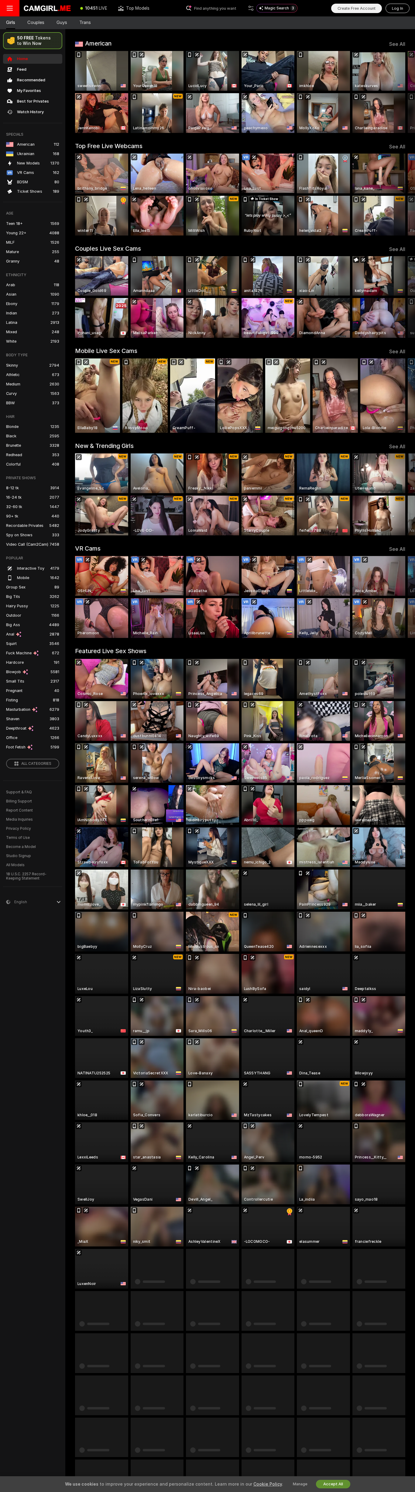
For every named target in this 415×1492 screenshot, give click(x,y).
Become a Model (21, 847)
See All (397, 44)
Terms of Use (18, 838)
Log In (397, 8)
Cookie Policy (267, 1484)
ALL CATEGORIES (36, 763)
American (98, 43)
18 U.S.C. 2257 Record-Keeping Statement (26, 876)
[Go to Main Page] (47, 8)
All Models (15, 865)
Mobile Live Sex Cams (106, 350)
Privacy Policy (18, 828)
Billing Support (19, 801)
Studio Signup (18, 856)
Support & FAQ (19, 792)
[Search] (251, 8)
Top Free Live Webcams (108, 146)
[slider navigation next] (400, 92)
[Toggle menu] (9, 8)
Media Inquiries (19, 819)
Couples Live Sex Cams (108, 248)
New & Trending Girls (104, 445)
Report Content (19, 810)
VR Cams (88, 548)
